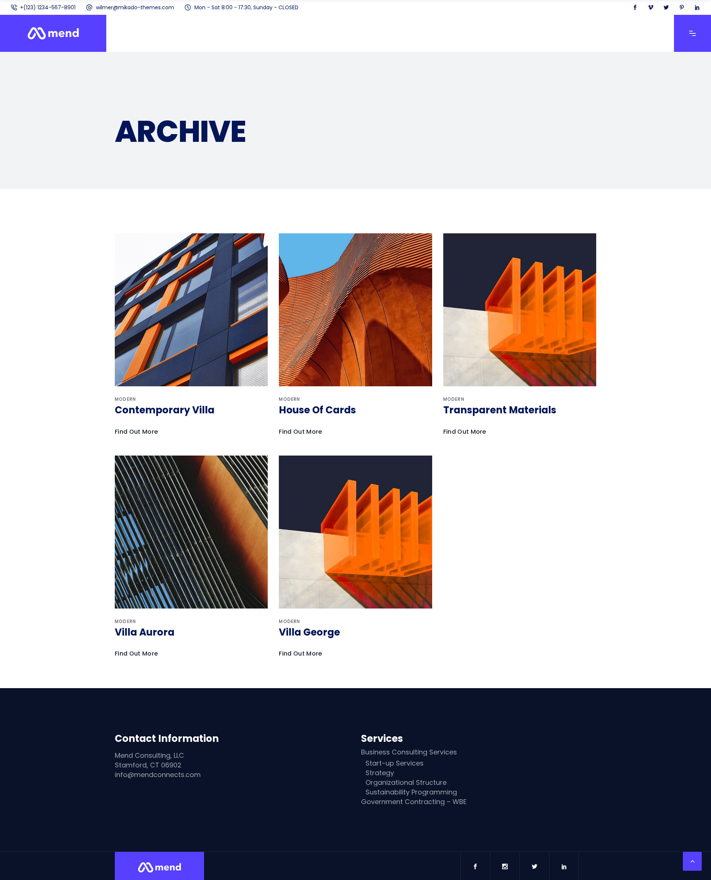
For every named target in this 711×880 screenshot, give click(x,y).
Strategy (379, 773)
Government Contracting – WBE (414, 802)
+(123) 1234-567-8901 (48, 7)
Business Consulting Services (409, 752)
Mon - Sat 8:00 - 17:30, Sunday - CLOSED (246, 7)
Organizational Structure (406, 782)
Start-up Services (394, 763)
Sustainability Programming (411, 792)
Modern (125, 399)
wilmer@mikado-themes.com (135, 7)
